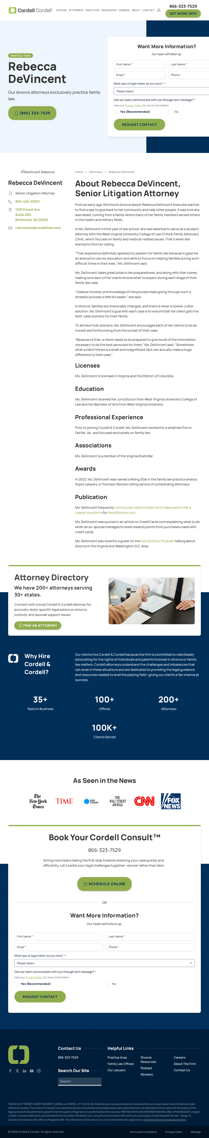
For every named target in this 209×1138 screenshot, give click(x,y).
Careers (180, 1057)
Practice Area (117, 1057)
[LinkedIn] (24, 1070)
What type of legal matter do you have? (40, 955)
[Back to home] (30, 10)
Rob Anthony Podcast (157, 541)
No (114, 984)
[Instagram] (39, 1070)
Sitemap (196, 1132)
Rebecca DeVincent (122, 172)
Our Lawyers (117, 1070)
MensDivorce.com (121, 512)
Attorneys (95, 172)
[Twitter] (17, 1070)
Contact (148, 10)
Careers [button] (124, 10)
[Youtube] (32, 1070)
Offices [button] (61, 10)
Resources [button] (109, 10)
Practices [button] (93, 10)
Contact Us (182, 1070)
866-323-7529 (183, 6)
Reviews (147, 1074)
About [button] (136, 10)
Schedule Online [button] (107, 883)
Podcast (146, 1068)
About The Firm (185, 1064)
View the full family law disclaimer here (164, 1119)
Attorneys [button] (76, 10)
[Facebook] (10, 1070)
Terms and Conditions (143, 1132)
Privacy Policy (133, 105)
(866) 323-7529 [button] (34, 112)
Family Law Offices (121, 1064)
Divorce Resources (148, 1059)
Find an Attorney (39, 625)
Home (79, 172)
